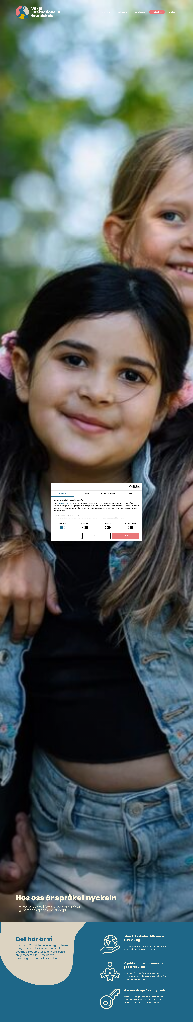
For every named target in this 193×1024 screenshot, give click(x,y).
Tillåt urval (96, 536)
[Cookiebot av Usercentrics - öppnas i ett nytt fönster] (131, 486)
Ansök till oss (157, 12)
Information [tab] (85, 493)
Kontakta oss (139, 12)
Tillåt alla (125, 536)
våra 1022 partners (65, 503)
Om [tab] (130, 493)
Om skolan (106, 12)
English (172, 12)
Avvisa (67, 536)
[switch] (85, 527)
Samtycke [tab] (62, 493)
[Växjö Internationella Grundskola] (58, 12)
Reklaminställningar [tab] (108, 493)
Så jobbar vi (122, 12)
